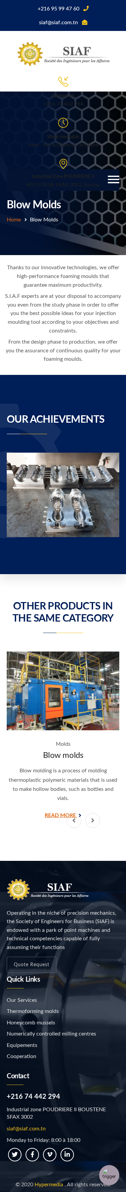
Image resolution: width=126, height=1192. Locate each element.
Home (14, 219)
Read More (61, 815)
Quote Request (31, 964)
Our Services (22, 1000)
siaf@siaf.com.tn (26, 1128)
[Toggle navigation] (113, 180)
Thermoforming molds (33, 1011)
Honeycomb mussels (31, 1022)
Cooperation (21, 1056)
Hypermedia (49, 1184)
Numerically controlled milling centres (51, 1034)
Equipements (22, 1045)
